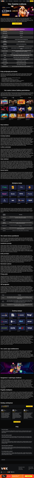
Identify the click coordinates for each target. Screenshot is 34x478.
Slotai (29, 97)
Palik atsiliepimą (29, 406)
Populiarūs (4, 97)
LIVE (12, 97)
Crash (20, 97)
